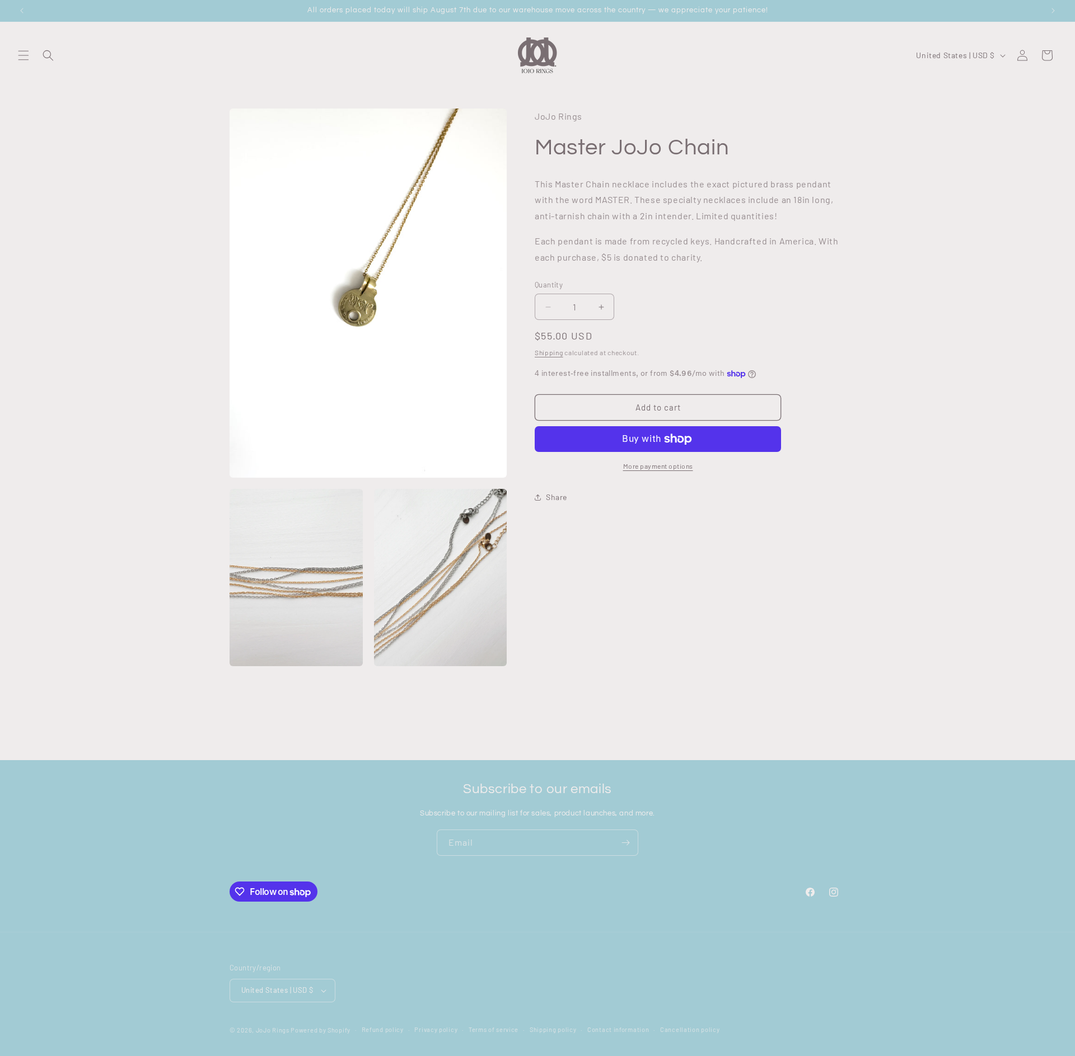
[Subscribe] (625, 842)
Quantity (549, 284)
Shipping (549, 352)
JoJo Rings (272, 1030)
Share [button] (556, 497)
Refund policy (383, 1029)
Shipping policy (553, 1029)
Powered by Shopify (320, 1030)
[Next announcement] (1053, 10)
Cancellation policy (689, 1029)
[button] (23, 55)
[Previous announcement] (22, 10)
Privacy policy (435, 1029)
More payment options (658, 466)
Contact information (618, 1029)
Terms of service (493, 1029)
